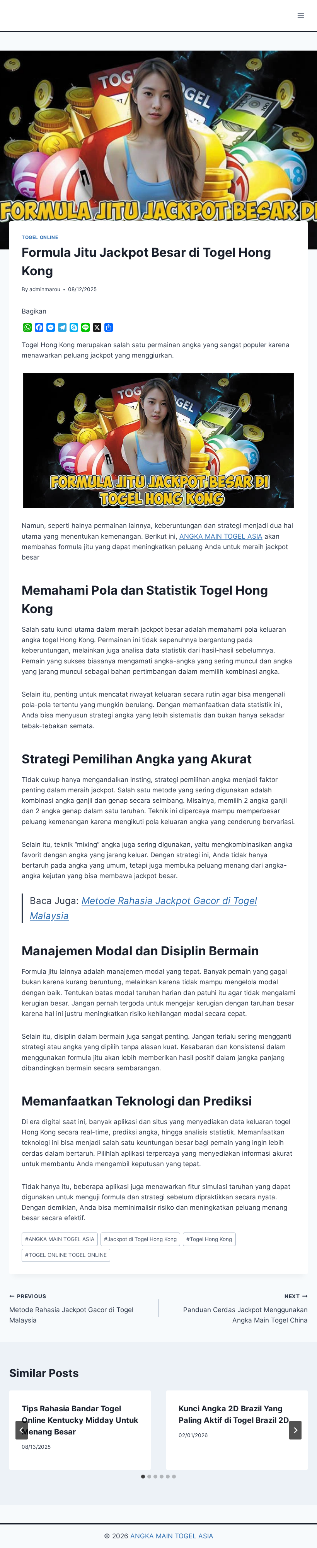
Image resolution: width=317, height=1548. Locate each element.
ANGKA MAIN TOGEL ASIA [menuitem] (220, 536)
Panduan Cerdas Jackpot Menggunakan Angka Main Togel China (245, 1308)
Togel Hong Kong (209, 1239)
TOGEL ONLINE (40, 237)
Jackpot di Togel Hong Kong (140, 1239)
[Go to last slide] (21, 1430)
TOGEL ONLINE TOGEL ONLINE (66, 1255)
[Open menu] (300, 15)
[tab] (143, 1476)
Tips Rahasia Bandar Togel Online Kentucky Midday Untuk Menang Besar (80, 1420)
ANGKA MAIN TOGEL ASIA (59, 1239)
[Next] (295, 1430)
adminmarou (44, 289)
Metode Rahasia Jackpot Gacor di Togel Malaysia (71, 1308)
